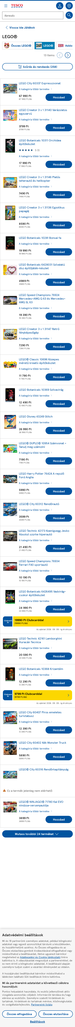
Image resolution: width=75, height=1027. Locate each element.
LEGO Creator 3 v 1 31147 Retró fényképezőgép (39, 330)
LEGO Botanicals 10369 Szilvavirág (41, 389)
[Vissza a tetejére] (39, 846)
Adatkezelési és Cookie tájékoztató (40, 957)
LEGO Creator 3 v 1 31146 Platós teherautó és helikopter (39, 179)
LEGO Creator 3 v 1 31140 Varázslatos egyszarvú (43, 112)
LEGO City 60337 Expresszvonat (40, 83)
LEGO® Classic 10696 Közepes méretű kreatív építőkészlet (39, 361)
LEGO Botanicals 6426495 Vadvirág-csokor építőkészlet (42, 593)
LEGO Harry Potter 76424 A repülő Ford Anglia (41, 475)
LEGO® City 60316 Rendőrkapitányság (43, 769)
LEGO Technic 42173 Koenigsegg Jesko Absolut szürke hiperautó (44, 532)
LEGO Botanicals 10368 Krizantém (41, 669)
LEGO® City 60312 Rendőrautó (39, 504)
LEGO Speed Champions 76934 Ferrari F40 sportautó (39, 563)
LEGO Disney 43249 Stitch (36, 416)
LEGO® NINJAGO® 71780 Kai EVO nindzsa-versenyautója (41, 803)
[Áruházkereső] (69, 5)
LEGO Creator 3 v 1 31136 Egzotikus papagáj (42, 209)
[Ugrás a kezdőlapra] (17, 6)
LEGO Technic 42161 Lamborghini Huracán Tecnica (40, 640)
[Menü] (5, 5)
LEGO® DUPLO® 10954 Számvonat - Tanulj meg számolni (42, 445)
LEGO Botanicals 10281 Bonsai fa (40, 238)
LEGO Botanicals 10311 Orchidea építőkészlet (40, 142)
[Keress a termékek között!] (69, 15)
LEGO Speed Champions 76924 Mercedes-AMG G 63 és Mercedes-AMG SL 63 (42, 298)
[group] (17, 45)
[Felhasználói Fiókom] (59, 5)
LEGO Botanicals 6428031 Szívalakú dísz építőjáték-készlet (42, 266)
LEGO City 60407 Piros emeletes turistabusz (40, 714)
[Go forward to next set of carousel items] (68, 55)
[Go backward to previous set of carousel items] (60, 55)
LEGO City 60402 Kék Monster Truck (42, 742)
